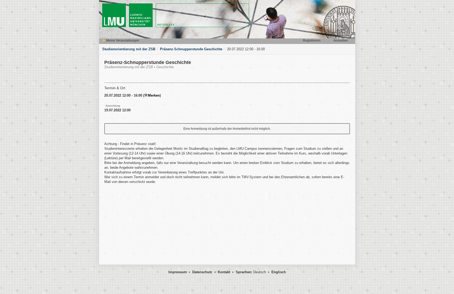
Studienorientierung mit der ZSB (128, 49)
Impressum (177, 272)
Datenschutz (202, 272)
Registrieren (312, 40)
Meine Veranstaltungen (122, 40)
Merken (154, 95)
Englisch (278, 272)
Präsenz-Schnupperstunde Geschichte (191, 49)
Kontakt (224, 272)
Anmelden (340, 40)
